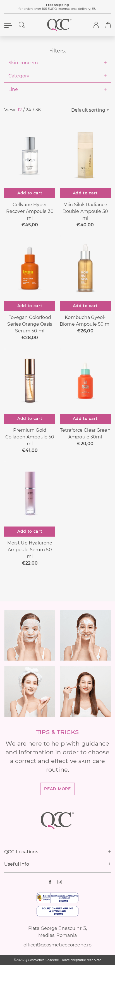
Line (13, 89)
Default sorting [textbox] (88, 110)
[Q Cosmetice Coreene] (59, 25)
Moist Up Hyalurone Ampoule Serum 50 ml (29, 549)
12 (20, 109)
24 (28, 109)
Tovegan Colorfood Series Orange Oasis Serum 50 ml (29, 324)
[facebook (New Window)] (53, 882)
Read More (57, 789)
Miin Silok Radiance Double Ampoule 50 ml (85, 211)
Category (18, 76)
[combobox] (86, 110)
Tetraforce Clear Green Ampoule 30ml (85, 433)
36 (38, 109)
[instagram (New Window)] (62, 882)
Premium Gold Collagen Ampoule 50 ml (29, 436)
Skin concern (23, 62)
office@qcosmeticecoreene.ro (57, 945)
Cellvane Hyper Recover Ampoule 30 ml (30, 211)
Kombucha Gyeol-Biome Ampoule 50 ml (85, 320)
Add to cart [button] (29, 193)
